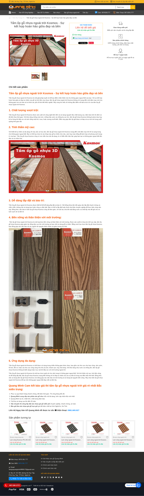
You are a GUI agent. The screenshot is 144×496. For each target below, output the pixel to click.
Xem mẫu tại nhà (102, 1)
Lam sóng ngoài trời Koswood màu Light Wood (123, 440)
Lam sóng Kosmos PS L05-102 (20, 440)
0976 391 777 (23, 463)
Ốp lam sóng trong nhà (16, 437)
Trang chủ (9, 18)
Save (92, 43)
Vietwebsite (49, 485)
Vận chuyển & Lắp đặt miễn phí (123, 1)
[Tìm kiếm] (132, 7)
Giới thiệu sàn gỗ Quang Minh (52, 458)
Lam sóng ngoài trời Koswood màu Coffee (46, 440)
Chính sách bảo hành (49, 465)
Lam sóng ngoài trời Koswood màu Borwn (97, 440)
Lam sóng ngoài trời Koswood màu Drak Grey (72, 440)
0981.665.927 (73, 410)
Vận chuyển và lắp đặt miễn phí (53, 462)
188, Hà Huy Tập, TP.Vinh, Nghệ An (23, 1)
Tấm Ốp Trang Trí (18, 18)
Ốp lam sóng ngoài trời (42, 437)
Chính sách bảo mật (49, 468)
